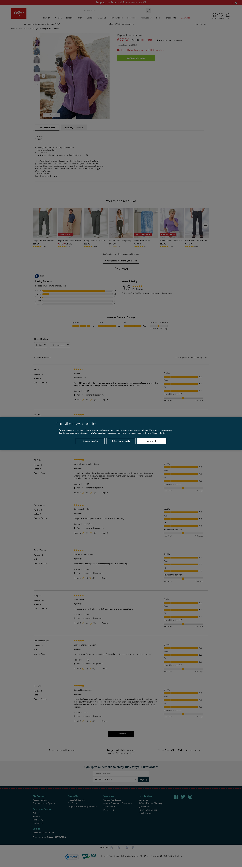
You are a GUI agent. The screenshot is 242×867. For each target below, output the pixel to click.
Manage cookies (90, 441)
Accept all (151, 441)
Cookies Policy (159, 433)
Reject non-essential (121, 441)
